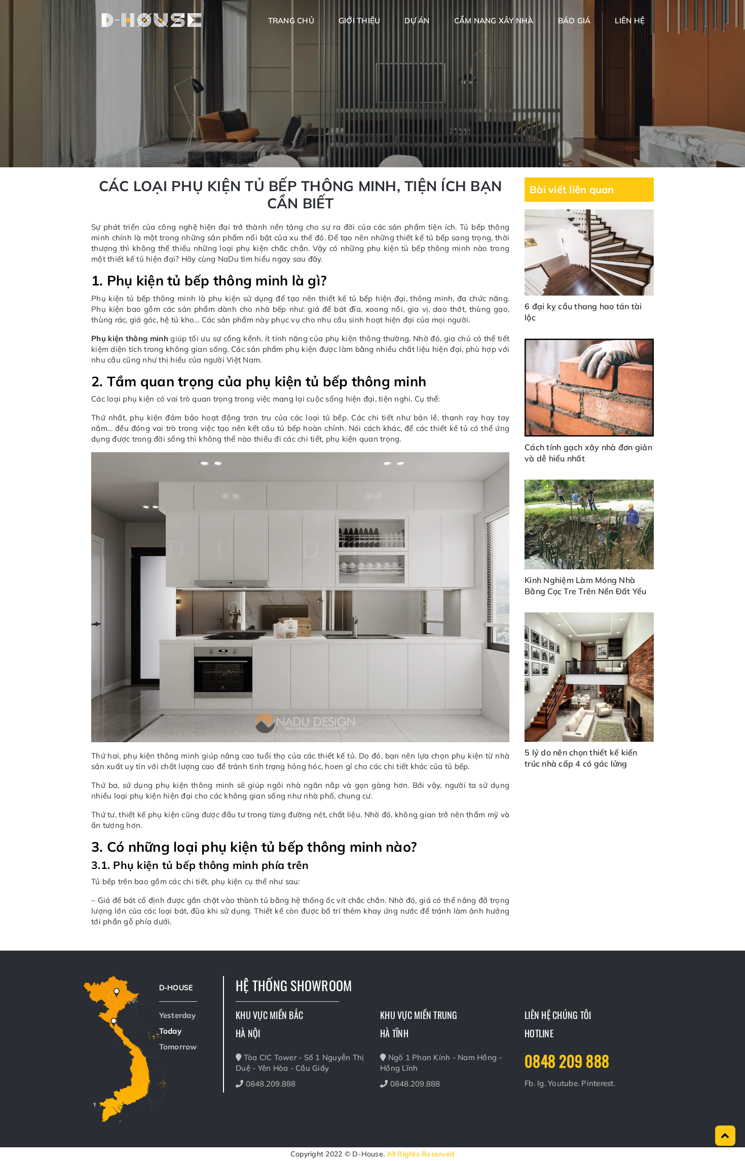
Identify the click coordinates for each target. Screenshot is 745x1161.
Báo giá (574, 20)
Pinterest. (598, 1083)
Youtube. (564, 1083)
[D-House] (152, 19)
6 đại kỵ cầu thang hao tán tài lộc (583, 311)
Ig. (542, 1083)
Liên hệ (630, 20)
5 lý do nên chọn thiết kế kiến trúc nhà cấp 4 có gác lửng (581, 758)
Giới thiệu (360, 20)
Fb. (531, 1083)
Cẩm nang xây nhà (494, 20)
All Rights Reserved (421, 1153)
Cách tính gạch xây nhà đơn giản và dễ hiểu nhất (588, 452)
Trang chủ (291, 20)
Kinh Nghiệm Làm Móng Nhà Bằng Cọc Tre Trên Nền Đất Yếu (585, 585)
